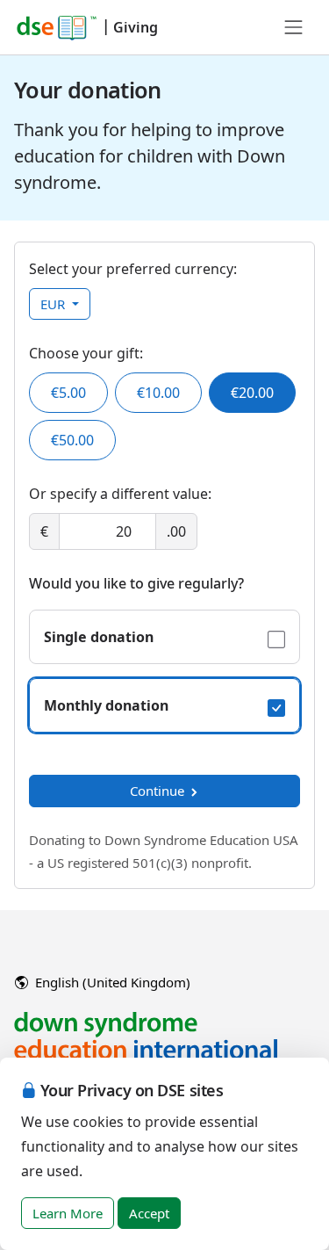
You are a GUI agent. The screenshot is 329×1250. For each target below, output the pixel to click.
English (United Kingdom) (111, 982)
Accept (149, 1213)
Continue (157, 790)
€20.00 (252, 392)
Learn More (67, 1213)
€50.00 (72, 440)
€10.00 (158, 392)
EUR (54, 304)
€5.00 (68, 392)
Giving (135, 27)
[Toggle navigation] (294, 27)
